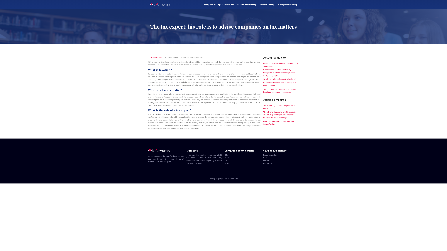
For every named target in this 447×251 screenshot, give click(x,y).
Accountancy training (246, 4)
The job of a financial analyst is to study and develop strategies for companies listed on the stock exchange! (279, 115)
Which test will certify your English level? (279, 79)
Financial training (266, 4)
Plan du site (223, 185)
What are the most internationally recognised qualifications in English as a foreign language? (279, 73)
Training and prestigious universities (218, 4)
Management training (287, 4)
